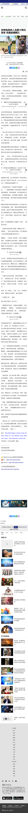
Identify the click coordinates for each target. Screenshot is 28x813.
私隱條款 (23, 805)
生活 (14, 754)
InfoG (14, 742)
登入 (16, 527)
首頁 (2, 16)
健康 (14, 756)
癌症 (7, 532)
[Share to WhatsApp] (17, 68)
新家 (21, 532)
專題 (14, 747)
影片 (14, 730)
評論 (14, 749)
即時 (14, 16)
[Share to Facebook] (10, 68)
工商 (14, 775)
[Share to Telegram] (14, 68)
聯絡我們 (10, 805)
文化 (14, 759)
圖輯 (14, 773)
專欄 (14, 744)
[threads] (9, 781)
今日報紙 (14, 728)
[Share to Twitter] (12, 68)
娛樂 (14, 771)
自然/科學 (14, 761)
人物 (14, 752)
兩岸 (26, 16)
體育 (14, 766)
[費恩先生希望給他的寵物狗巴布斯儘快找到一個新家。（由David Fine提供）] (14, 45)
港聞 (22, 16)
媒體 (2, 534)
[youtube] (16, 781)
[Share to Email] (19, 68)
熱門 (18, 16)
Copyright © (5, 807)
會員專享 (8, 16)
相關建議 (4, 805)
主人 (12, 532)
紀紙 (14, 764)
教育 (14, 768)
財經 (14, 740)
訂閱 (25, 527)
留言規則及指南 (2, 523)
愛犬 (16, 532)
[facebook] (6, 781)
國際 (14, 737)
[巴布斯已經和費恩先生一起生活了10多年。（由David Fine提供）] (14, 169)
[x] (12, 781)
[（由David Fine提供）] (14, 252)
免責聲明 (17, 805)
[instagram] (3, 781)
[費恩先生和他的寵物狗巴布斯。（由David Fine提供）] (14, 103)
